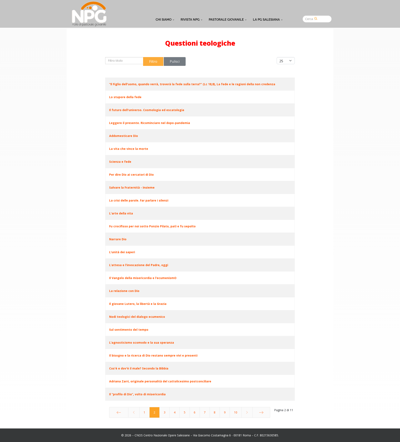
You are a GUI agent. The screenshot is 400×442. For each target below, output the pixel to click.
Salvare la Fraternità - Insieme (132, 187)
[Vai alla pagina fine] (261, 412)
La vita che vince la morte (128, 149)
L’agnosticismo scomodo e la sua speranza (141, 342)
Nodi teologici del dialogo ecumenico (137, 317)
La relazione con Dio (124, 291)
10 (235, 412)
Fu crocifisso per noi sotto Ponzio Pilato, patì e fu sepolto (152, 226)
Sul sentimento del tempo (128, 330)
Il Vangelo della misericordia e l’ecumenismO (142, 278)
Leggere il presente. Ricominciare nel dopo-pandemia (149, 123)
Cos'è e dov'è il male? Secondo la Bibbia (138, 368)
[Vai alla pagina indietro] (133, 412)
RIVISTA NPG (190, 19)
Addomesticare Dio (123, 136)
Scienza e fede (120, 162)
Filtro (153, 61)
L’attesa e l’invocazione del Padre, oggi (138, 265)
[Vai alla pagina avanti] (246, 412)
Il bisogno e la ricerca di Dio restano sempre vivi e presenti (153, 355)
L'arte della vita (121, 213)
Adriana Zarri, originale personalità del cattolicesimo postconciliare (160, 381)
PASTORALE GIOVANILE (226, 19)
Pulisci (175, 61)
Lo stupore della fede (125, 97)
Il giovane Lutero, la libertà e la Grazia (137, 304)
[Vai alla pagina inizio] (118, 412)
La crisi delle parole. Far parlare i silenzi (138, 200)
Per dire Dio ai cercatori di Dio (131, 175)
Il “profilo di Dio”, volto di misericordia (137, 394)
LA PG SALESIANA (266, 19)
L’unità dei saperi (122, 252)
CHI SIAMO (163, 19)
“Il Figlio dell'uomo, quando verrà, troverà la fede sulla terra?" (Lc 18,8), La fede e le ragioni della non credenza (192, 84)
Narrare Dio (117, 239)
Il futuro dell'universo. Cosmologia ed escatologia (146, 110)
